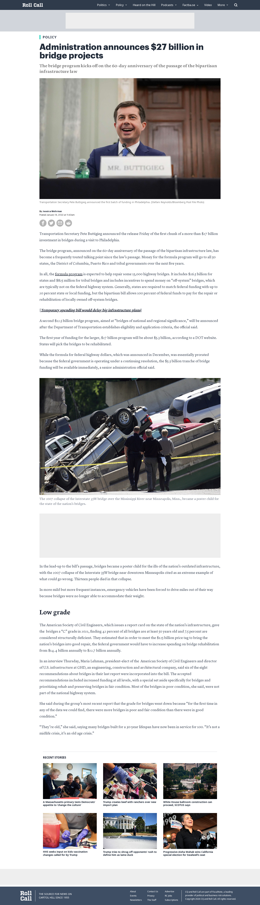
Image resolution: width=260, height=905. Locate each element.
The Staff (151, 899)
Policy (50, 37)
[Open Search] (236, 5)
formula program (69, 274)
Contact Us (152, 891)
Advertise (169, 891)
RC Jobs (168, 895)
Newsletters (136, 899)
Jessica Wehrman (52, 211)
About (133, 891)
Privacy (150, 895)
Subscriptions (171, 899)
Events (133, 895)
